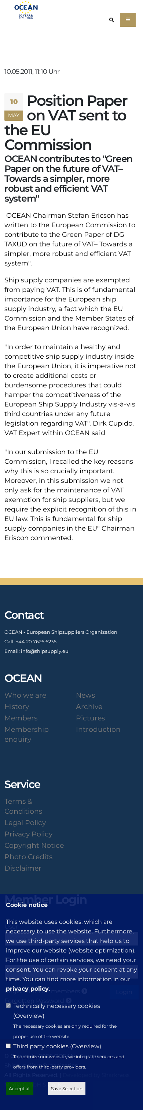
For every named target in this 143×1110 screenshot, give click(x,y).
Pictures (90, 717)
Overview (29, 1015)
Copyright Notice (34, 845)
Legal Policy (25, 822)
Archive (89, 706)
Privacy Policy (28, 833)
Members (20, 717)
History (16, 706)
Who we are (25, 695)
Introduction (98, 729)
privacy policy (27, 988)
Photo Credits (28, 856)
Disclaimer (22, 868)
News (85, 695)
